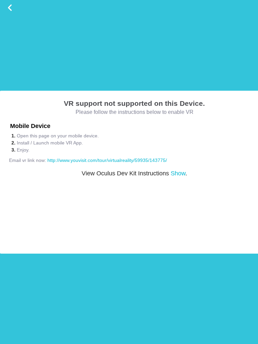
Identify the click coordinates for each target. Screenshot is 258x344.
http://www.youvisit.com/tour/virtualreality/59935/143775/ (107, 160)
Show (178, 173)
